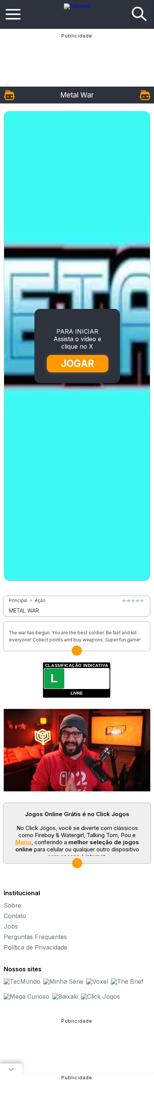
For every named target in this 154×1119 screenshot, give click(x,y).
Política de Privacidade (35, 947)
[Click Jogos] (77, 5)
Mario (23, 842)
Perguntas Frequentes (35, 937)
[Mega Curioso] (26, 996)
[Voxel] (97, 981)
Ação (40, 600)
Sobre (12, 905)
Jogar (77, 363)
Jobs (11, 926)
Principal (18, 600)
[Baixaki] (65, 996)
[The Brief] (127, 981)
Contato (15, 916)
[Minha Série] (63, 981)
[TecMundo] (22, 981)
